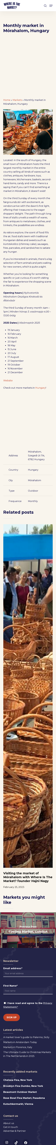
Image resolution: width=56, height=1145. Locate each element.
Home (6, 100)
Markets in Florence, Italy (17, 1047)
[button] (51, 5)
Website (8, 380)
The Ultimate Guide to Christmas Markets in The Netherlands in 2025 (27, 1054)
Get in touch (10, 1127)
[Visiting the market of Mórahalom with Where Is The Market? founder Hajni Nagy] (28, 696)
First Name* (10, 985)
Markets (17, 100)
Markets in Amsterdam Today (20, 1042)
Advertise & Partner (14, 1131)
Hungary (40, 387)
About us (8, 1123)
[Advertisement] (28, 67)
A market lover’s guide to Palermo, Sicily (26, 1037)
